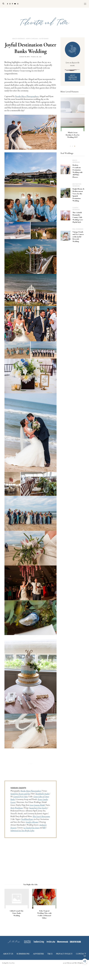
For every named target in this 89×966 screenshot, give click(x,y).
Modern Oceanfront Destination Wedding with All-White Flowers (77, 171)
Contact (81, 953)
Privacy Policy (64, 953)
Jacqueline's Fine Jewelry (38, 808)
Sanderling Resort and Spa (20, 793)
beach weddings (18, 39)
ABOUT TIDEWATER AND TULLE (72, 77)
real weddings (78, 229)
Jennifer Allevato (32, 822)
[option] (73, 120)
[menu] (85, 4)
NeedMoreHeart (27, 819)
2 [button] (72, 146)
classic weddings (76, 209)
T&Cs (49, 953)
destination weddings (77, 185)
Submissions (23, 953)
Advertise (38, 953)
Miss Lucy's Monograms (41, 816)
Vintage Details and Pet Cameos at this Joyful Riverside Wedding (78, 237)
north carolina (32, 39)
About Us (8, 953)
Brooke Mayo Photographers (27, 96)
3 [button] (75, 146)
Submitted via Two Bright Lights (22, 830)
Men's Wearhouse (16, 808)
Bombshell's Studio (42, 793)
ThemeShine (12, 963)
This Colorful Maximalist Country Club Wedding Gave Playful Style (78, 217)
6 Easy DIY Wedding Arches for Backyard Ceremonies (72, 136)
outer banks (44, 39)
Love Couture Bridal (37, 805)
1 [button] (70, 146)
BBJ (44, 827)
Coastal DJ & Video (20, 796)
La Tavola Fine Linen (31, 827)
